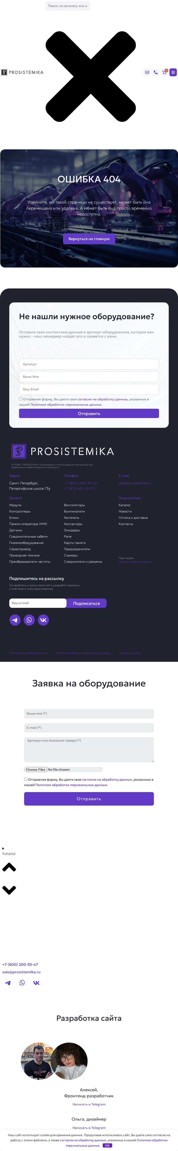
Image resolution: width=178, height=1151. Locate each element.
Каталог (125, 505)
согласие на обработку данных (102, 399)
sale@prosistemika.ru (136, 483)
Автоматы (71, 517)
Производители (20, 906)
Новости (125, 511)
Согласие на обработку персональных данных (83, 653)
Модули (15, 505)
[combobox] (68, 6)
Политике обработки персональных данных (66, 404)
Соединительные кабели (28, 536)
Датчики (15, 530)
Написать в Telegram (89, 1104)
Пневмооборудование (26, 543)
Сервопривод (20, 549)
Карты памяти (75, 543)
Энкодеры (72, 530)
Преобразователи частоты (29, 561)
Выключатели (74, 511)
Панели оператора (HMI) (28, 524)
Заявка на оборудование (135, 561)
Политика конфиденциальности (28, 653)
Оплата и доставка (133, 517)
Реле (68, 536)
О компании (15, 915)
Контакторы (73, 524)
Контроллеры (20, 511)
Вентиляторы (74, 505)
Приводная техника (24, 555)
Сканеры (71, 555)
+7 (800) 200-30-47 (80, 483)
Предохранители (77, 549)
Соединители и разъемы (83, 561)
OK (107, 1146)
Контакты (126, 524)
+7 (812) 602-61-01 (79, 488)
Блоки (14, 517)
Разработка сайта (130, 653)
